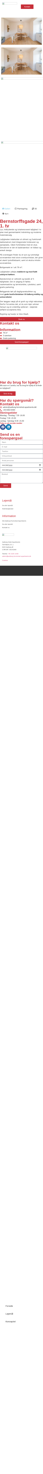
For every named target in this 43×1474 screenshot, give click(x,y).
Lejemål (9, 1313)
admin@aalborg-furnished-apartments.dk (16, 556)
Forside (9, 1306)
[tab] (6, 208)
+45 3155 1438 (13, 554)
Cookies (5, 560)
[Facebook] (3, 427)
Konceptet (11, 1321)
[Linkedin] (8, 427)
